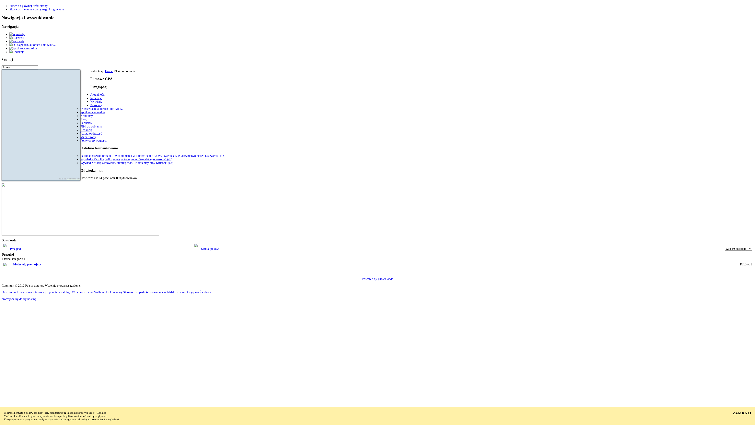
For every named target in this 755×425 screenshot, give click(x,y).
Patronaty (96, 105)
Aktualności (97, 94)
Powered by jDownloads (377, 279)
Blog (83, 119)
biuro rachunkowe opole (17, 292)
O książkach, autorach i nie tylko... (101, 108)
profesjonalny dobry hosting (19, 299)
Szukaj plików (210, 248)
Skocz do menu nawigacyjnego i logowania (36, 9)
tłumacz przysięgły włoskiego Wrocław (58, 292)
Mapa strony (88, 137)
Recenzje (96, 98)
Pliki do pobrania (91, 126)
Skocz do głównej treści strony (28, 5)
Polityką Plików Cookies (92, 412)
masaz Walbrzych (97, 292)
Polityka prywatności (93, 140)
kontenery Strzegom (122, 292)
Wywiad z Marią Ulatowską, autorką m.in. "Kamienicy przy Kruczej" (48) (126, 162)
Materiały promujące (27, 264)
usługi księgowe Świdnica (195, 292)
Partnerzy (86, 123)
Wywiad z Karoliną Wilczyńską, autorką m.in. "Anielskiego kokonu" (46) (126, 159)
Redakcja (86, 130)
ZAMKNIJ (742, 413)
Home (109, 71)
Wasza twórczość (91, 133)
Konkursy (86, 115)
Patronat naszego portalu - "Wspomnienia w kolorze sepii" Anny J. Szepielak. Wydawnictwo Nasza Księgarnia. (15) (152, 155)
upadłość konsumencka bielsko (157, 292)
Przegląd (15, 248)
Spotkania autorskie (92, 112)
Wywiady (96, 101)
